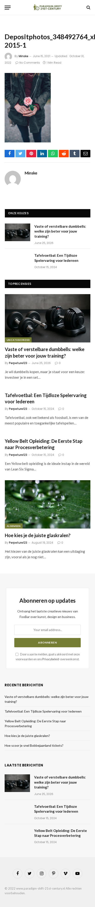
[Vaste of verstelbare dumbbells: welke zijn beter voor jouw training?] (17, 232)
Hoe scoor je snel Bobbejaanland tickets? (34, 745)
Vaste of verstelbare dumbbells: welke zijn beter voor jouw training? (60, 231)
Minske (23, 56)
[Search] (88, 7)
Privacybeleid (50, 659)
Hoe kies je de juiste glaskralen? (38, 535)
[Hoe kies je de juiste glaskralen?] (47, 504)
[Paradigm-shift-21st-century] (47, 7)
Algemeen (14, 526)
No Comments (29, 63)
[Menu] (8, 7)
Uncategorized (18, 340)
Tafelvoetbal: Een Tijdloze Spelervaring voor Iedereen (43, 711)
